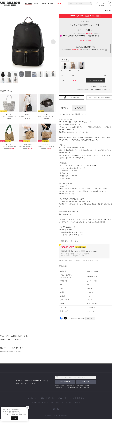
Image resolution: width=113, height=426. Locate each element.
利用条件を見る (96, 16)
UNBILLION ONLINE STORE (10, 3)
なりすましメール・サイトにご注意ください (45, 402)
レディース (90, 311)
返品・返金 (80, 398)
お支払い (42, 398)
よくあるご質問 (66, 402)
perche (85, 21)
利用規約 (58, 387)
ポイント (61, 398)
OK (15, 418)
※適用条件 (97, 33)
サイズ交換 (70, 398)
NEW (44, 3)
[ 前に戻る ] (108, 10)
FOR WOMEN (65, 382)
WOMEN (28, 3)
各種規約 (77, 402)
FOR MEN (85, 382)
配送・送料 (51, 398)
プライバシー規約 (67, 387)
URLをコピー (90, 318)
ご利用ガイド (32, 398)
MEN (36, 3)
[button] (53, 41)
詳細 (106, 49)
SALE (58, 3)
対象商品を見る (80, 247)
